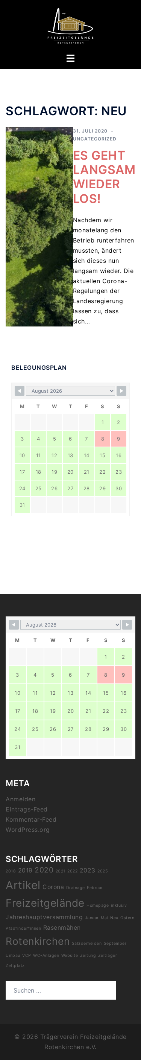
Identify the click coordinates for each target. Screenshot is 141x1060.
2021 (60, 871)
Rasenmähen (62, 927)
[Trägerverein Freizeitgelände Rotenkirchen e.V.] (70, 25)
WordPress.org (28, 829)
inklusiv (119, 905)
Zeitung (88, 955)
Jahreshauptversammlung (44, 917)
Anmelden (20, 799)
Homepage (97, 905)
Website (69, 955)
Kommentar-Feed (31, 819)
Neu (114, 917)
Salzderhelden (87, 943)
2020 (44, 869)
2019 (25, 870)
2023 (88, 870)
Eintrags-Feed (27, 809)
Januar (92, 917)
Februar (95, 887)
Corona (53, 887)
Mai (104, 917)
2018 (11, 871)
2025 (102, 871)
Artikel (23, 885)
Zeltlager (107, 955)
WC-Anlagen (46, 955)
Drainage (75, 887)
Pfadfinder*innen (23, 928)
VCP (26, 955)
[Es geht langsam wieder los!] (39, 226)
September (115, 943)
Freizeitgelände (45, 903)
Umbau (13, 955)
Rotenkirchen (38, 941)
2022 (72, 871)
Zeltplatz (15, 965)
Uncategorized (95, 139)
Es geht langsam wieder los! (104, 177)
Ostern (127, 917)
